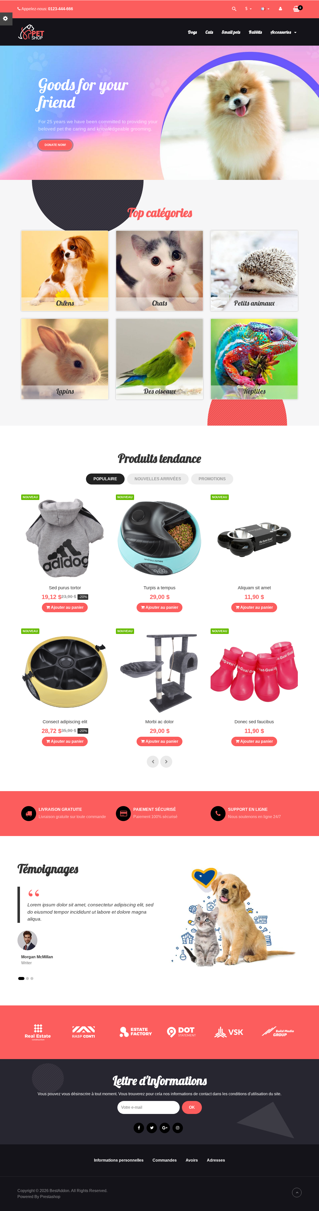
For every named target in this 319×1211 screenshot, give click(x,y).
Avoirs (192, 1160)
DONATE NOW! (55, 144)
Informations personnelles (119, 1160)
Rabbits (255, 32)
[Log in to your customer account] (280, 8)
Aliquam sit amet (254, 587)
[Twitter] (152, 1128)
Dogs (192, 32)
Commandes (165, 1160)
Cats (209, 32)
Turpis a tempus (159, 587)
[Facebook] (139, 1128)
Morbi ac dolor (159, 721)
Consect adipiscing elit (65, 721)
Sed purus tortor (65, 587)
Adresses (216, 1160)
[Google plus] (165, 1128)
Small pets (231, 32)
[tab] (105, 479)
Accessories (281, 32)
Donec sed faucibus (254, 721)
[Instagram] (177, 1128)
